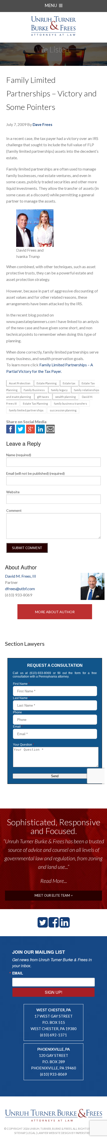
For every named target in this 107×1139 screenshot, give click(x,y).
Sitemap (19, 1132)
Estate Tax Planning (35, 403)
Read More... (53, 880)
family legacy (59, 390)
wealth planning (65, 396)
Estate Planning (46, 383)
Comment (14, 510)
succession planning (63, 410)
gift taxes (43, 396)
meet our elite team (53, 895)
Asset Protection (19, 383)
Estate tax (69, 383)
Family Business (34, 390)
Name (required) (18, 455)
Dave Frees (42, 124)
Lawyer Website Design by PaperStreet (65, 1132)
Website (13, 492)
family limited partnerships (26, 410)
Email (17, 973)
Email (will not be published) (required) (35, 473)
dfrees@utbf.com (20, 588)
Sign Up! (53, 992)
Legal (31, 1132)
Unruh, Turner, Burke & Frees (53, 26)
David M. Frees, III (20, 576)
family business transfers (70, 403)
